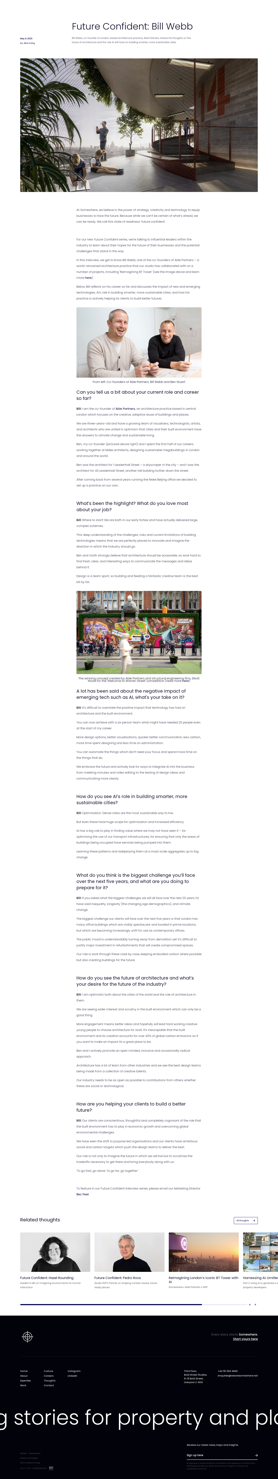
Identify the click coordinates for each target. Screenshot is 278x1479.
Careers (49, 1376)
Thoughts (49, 1380)
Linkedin (72, 1376)
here (88, 278)
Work (23, 1385)
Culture (48, 1371)
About (24, 1376)
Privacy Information (29, 1458)
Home (24, 1371)
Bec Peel (82, 1194)
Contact (49, 1385)
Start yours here (245, 1339)
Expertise (25, 1380)
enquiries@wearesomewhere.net (238, 1375)
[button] (250, 1304)
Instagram (74, 1371)
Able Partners (125, 409)
